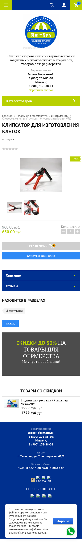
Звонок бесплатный (41, 74)
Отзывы (12, 286)
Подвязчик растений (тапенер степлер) (44, 401)
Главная (7, 115)
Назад (10, 323)
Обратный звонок (41, 90)
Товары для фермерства (32, 115)
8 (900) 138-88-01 (41, 86)
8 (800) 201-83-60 (41, 78)
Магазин (40, 82)
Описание (13, 275)
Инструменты (59, 115)
